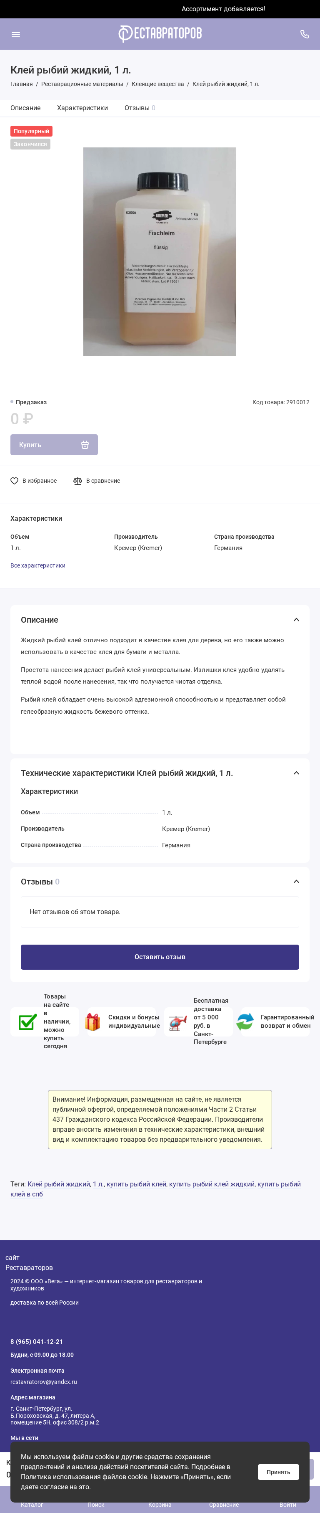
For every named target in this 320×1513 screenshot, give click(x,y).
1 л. (98, 1184)
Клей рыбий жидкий (59, 1184)
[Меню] (15, 34)
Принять (278, 1472)
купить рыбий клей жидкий (212, 1184)
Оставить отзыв (160, 957)
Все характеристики (37, 565)
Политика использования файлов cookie (84, 1477)
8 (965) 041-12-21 (36, 1342)
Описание (25, 108)
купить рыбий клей (136, 1184)
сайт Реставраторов (29, 1263)
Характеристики (82, 108)
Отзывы (140, 108)
